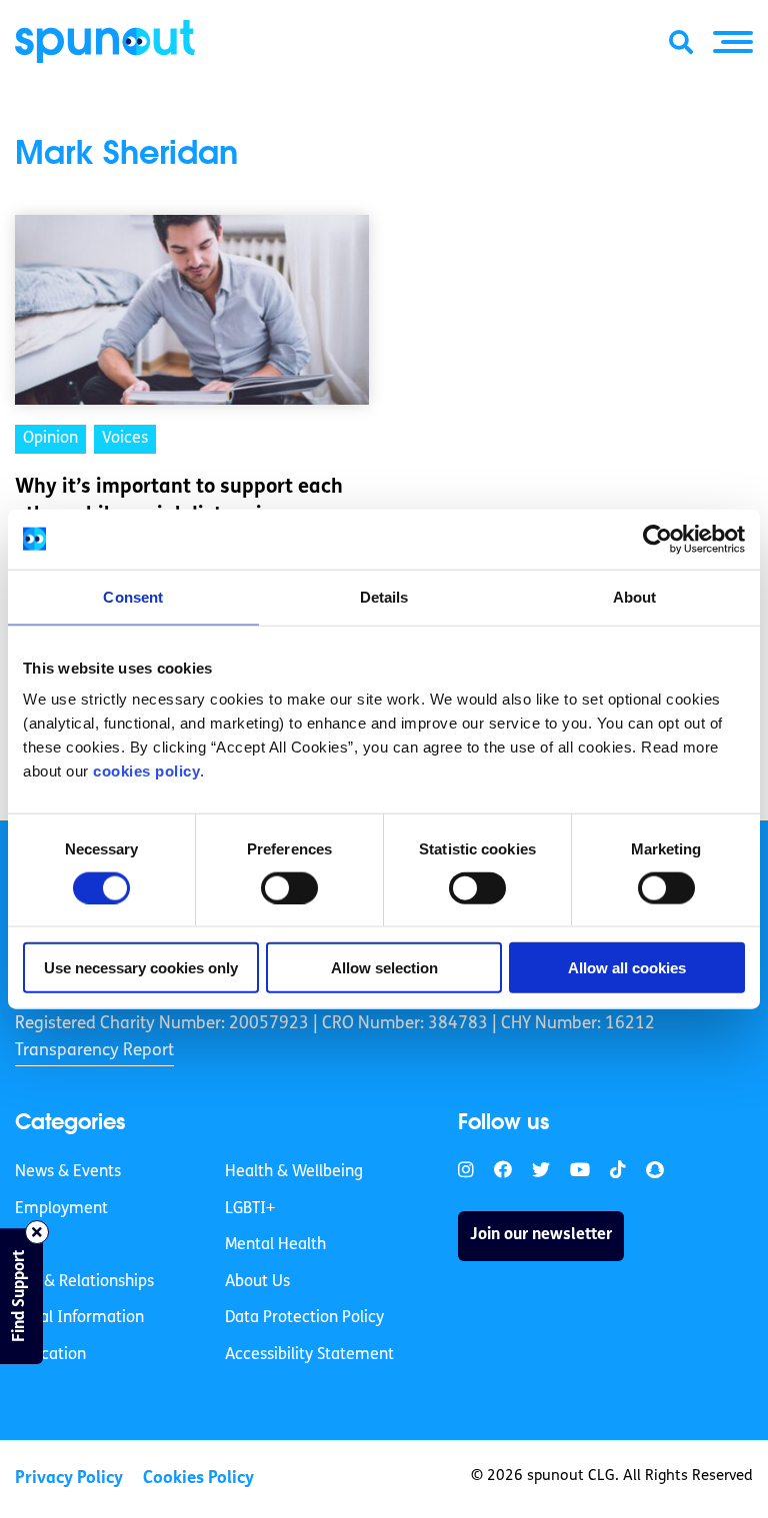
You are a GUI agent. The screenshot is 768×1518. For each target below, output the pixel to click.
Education (50, 1355)
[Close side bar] (37, 1232)
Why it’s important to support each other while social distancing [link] (179, 502)
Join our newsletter (541, 1235)
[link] (466, 1170)
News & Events (68, 1172)
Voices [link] (125, 439)
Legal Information (79, 1318)
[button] (733, 42)
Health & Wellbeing (294, 1172)
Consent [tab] (133, 596)
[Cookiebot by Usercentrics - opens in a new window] (657, 539)
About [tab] (635, 596)
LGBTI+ (250, 1209)
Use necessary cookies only (141, 967)
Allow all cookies (627, 967)
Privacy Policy (69, 1478)
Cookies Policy (198, 1478)
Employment (61, 1209)
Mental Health (275, 1245)
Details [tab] (384, 596)
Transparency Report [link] (94, 1050)
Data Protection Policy (304, 1318)
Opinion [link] (50, 439)
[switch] (289, 887)
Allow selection (384, 967)
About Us (257, 1282)
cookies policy (146, 770)
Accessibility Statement (309, 1355)
